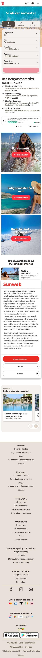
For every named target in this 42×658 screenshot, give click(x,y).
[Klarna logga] (32, 604)
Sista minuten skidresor (21, 513)
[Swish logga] (26, 604)
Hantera (20, 373)
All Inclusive (21, 502)
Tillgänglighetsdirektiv (21, 532)
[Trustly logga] (21, 604)
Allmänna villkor (16, 647)
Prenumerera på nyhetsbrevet (21, 460)
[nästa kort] (36, 426)
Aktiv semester (21, 506)
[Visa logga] (15, 604)
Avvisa (20, 366)
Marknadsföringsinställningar (21, 559)
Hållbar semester (21, 529)
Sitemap (21, 463)
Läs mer (14, 90)
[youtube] (31, 591)
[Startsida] (2, 3)
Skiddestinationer (21, 475)
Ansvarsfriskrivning (21, 562)
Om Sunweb (21, 525)
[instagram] (21, 591)
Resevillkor (21, 582)
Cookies (21, 555)
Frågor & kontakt (21, 575)
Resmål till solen (21, 449)
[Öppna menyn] (38, 3)
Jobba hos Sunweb (27, 643)
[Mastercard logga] (10, 604)
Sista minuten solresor (21, 509)
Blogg (21, 456)
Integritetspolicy (21, 551)
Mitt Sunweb (21, 578)
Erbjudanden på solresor (21, 452)
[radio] (8, 24)
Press (21, 536)
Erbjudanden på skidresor (21, 479)
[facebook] (11, 591)
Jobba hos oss (21, 539)
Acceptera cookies (20, 359)
